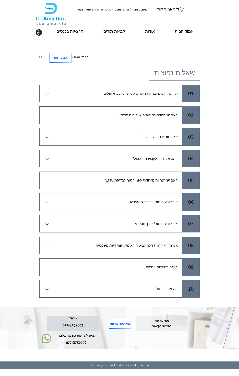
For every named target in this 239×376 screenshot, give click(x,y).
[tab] (174, 73)
